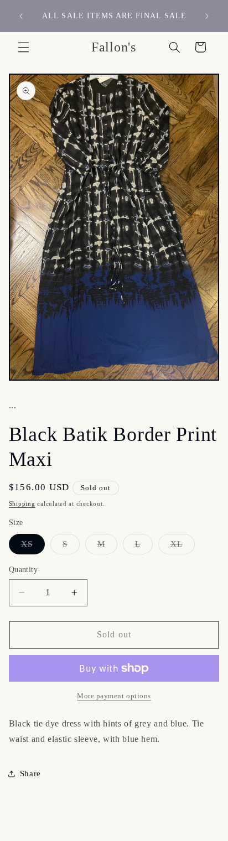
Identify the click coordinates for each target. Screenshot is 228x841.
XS (33, 546)
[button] (23, 47)
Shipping (22, 504)
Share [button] (30, 773)
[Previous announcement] (21, 16)
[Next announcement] (207, 16)
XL (182, 546)
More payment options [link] (114, 696)
